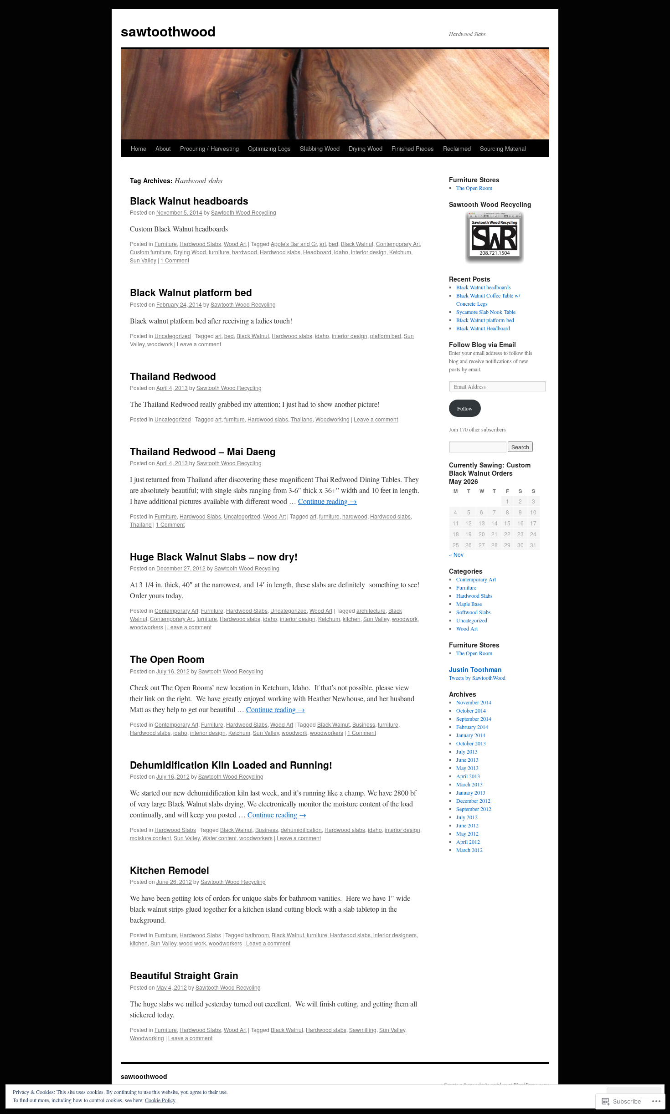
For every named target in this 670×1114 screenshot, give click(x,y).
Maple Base (469, 603)
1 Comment (174, 260)
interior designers (395, 935)
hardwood (244, 252)
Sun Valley (143, 260)
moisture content (150, 838)
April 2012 (468, 841)
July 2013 (467, 751)
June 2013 (467, 759)
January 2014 (470, 735)
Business (363, 724)
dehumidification (301, 829)
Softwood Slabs (473, 612)
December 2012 (473, 800)
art (323, 243)
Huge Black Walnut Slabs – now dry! (214, 556)
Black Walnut (357, 243)
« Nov (456, 554)
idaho (341, 252)
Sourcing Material (503, 148)
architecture (371, 610)
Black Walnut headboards (189, 200)
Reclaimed (457, 148)
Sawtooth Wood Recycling (243, 212)
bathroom (257, 935)
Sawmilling (362, 1029)
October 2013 (471, 743)
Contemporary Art (398, 243)
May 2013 (467, 767)
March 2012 (469, 849)
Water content (219, 838)
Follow (465, 408)
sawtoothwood (168, 31)
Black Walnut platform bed (191, 292)
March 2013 (469, 784)
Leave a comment (199, 344)
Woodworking (332, 419)
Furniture (166, 243)
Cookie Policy (160, 1100)
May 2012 (467, 833)
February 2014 (472, 726)
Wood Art (235, 243)
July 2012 (467, 817)
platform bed (385, 335)
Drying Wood (365, 148)
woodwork (160, 344)
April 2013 (468, 776)
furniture (219, 252)
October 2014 (471, 710)
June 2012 (467, 825)
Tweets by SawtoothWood (477, 677)
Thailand (302, 419)
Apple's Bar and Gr (294, 243)
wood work (192, 943)
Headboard (317, 252)
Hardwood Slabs (200, 243)
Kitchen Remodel (169, 870)
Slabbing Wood (320, 148)
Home (138, 148)
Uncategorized (173, 335)
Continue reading (327, 501)
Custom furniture (150, 252)
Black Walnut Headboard (483, 328)
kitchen (352, 618)
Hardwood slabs (280, 252)
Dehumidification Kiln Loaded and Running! (231, 764)
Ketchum (400, 252)
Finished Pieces (413, 148)
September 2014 (473, 718)
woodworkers (146, 627)
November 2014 (473, 702)
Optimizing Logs (269, 148)
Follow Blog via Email (482, 344)
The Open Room (167, 659)
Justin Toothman (475, 669)
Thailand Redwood (173, 376)
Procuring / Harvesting (209, 148)
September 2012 (473, 808)
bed (333, 243)
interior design (369, 252)
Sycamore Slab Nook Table (485, 311)
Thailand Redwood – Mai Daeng (203, 451)
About (163, 148)
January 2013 (470, 792)
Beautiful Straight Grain (184, 975)
